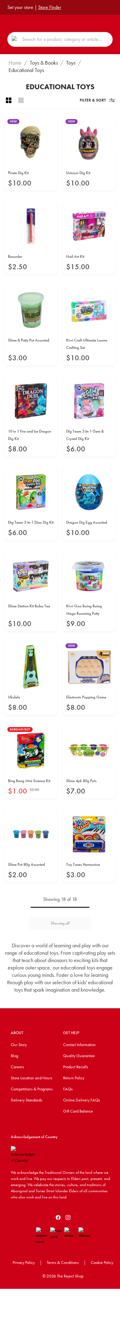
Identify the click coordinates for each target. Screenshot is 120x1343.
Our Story (19, 1044)
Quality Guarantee (79, 1055)
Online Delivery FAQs (81, 1100)
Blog (14, 1055)
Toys (70, 62)
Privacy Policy (24, 1262)
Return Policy (73, 1078)
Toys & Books (44, 62)
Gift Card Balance (78, 1111)
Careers (17, 1066)
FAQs (68, 1089)
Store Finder (49, 7)
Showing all (60, 923)
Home (15, 62)
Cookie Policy (102, 1262)
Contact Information (79, 1044)
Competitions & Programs (32, 1089)
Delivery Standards (26, 1100)
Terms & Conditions (63, 1262)
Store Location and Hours (31, 1078)
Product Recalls (75, 1066)
